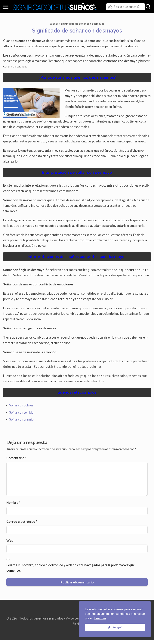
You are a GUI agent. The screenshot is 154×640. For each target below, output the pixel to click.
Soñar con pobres (21, 405)
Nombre (13, 503)
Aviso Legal (74, 618)
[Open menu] (5, 6)
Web (10, 540)
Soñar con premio (21, 419)
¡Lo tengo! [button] (115, 627)
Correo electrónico (21, 521)
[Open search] (148, 6)
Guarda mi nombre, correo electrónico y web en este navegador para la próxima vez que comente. (70, 567)
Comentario (16, 458)
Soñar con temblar (22, 412)
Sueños (54, 23)
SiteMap (78, 624)
